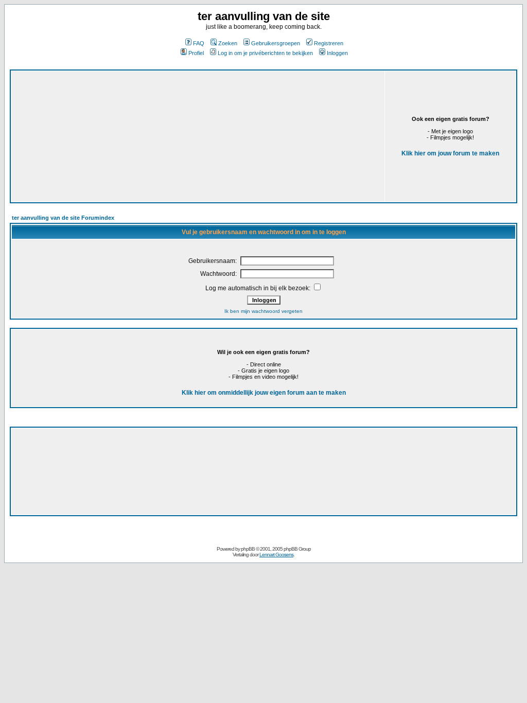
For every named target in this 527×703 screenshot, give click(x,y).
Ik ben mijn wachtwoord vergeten (263, 311)
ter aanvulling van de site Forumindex (63, 218)
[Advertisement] (154, 112)
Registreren (328, 43)
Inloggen (337, 53)
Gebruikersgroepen (275, 43)
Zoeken (227, 43)
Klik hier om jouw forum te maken (450, 153)
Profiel (196, 53)
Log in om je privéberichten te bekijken (265, 53)
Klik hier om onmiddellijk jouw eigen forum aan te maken (264, 392)
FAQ (198, 43)
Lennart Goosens (276, 554)
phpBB (248, 549)
